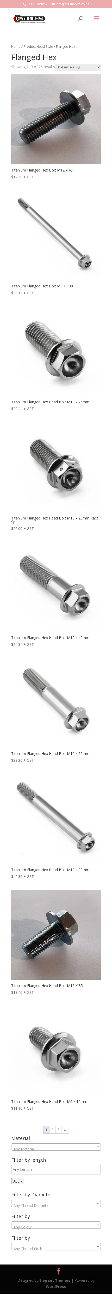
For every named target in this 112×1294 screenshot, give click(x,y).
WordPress (56, 1286)
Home (16, 46)
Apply (17, 1181)
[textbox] (56, 1149)
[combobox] (56, 1147)
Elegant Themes (54, 1280)
